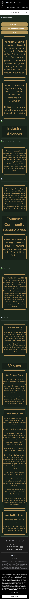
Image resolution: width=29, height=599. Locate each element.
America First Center (14, 515)
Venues (14, 32)
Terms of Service (13, 589)
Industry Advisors (14, 24)
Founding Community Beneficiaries (14, 28)
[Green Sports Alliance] (6, 179)
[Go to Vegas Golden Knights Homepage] (13, 2)
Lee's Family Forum (14, 414)
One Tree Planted (12, 242)
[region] (14, 584)
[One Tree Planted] (5, 318)
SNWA (22, 442)
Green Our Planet (12, 239)
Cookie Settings (14, 592)
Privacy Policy (16, 580)
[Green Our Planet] (5, 268)
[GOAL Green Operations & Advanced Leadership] (12, 141)
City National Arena (14, 375)
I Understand (14, 596)
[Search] (2, 7)
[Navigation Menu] (27, 7)
